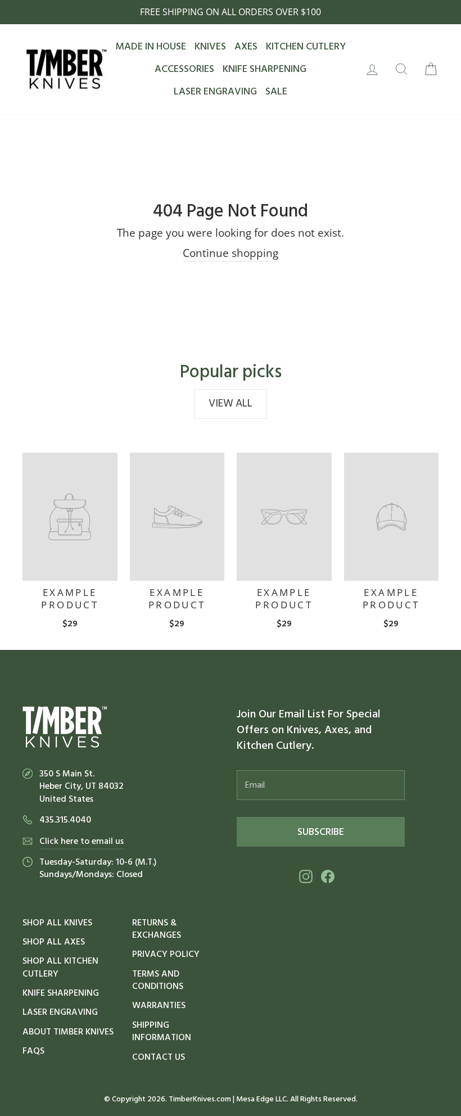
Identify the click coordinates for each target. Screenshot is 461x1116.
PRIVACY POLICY (166, 954)
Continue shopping (230, 253)
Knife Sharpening (60, 993)
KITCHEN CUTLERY (306, 46)
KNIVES (210, 46)
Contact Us (158, 1057)
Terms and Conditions (157, 979)
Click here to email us (81, 841)
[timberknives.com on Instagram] (306, 876)
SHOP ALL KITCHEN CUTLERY (60, 967)
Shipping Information (161, 1031)
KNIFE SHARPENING (264, 69)
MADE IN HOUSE (150, 46)
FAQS (33, 1050)
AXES (245, 46)
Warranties (159, 1005)
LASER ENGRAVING (215, 91)
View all (230, 403)
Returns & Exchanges (156, 928)
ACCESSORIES (184, 69)
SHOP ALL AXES (53, 941)
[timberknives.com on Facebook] (328, 876)
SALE (276, 91)
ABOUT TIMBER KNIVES (68, 1031)
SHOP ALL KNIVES (57, 922)
